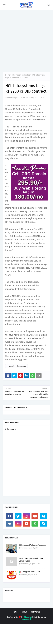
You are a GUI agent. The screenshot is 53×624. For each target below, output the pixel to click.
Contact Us (35, 612)
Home (7, 75)
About (24, 612)
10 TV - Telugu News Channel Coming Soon (31, 559)
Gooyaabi (26, 619)
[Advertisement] (26, 41)
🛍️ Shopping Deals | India (30, 572)
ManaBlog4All (13, 97)
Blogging (28, 617)
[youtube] (35, 516)
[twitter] (18, 516)
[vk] (9, 524)
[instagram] (26, 516)
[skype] (43, 516)
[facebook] (9, 516)
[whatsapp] (35, 524)
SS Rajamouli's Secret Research (32, 545)
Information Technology (21, 75)
